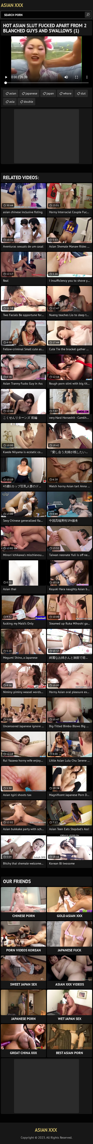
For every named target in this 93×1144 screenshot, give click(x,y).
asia (11, 102)
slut (83, 93)
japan (50, 93)
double (28, 102)
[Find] (88, 15)
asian (12, 93)
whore (67, 93)
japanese (31, 93)
